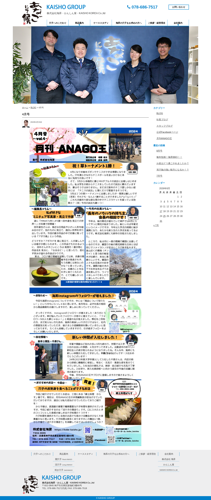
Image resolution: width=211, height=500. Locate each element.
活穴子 (63, 464)
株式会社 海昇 (168, 459)
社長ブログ (162, 119)
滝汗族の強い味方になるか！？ (172, 169)
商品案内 (79, 23)
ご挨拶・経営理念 (156, 23)
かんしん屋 (168, 464)
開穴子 (63, 459)
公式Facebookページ (167, 132)
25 (164, 216)
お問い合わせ (178, 7)
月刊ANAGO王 (164, 138)
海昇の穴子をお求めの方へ (129, 23)
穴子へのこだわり (57, 23)
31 (161, 221)
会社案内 (178, 23)
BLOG (159, 113)
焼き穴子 (64, 470)
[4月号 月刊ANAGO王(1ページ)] (85, 207)
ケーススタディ (101, 23)
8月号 (159, 150)
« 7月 (156, 225)
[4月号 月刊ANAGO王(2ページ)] (85, 367)
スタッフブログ (164, 126)
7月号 (159, 176)
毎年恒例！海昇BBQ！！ (169, 157)
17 (161, 211)
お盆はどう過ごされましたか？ (172, 163)
